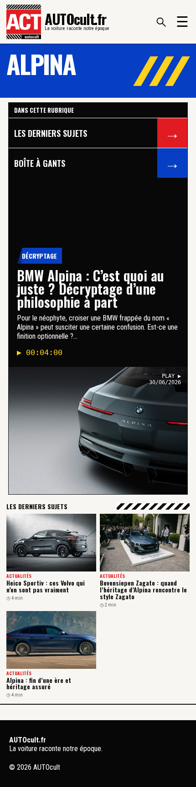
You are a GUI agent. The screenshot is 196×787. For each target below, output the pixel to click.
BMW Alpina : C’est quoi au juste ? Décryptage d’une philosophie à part (90, 288)
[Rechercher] (161, 21)
